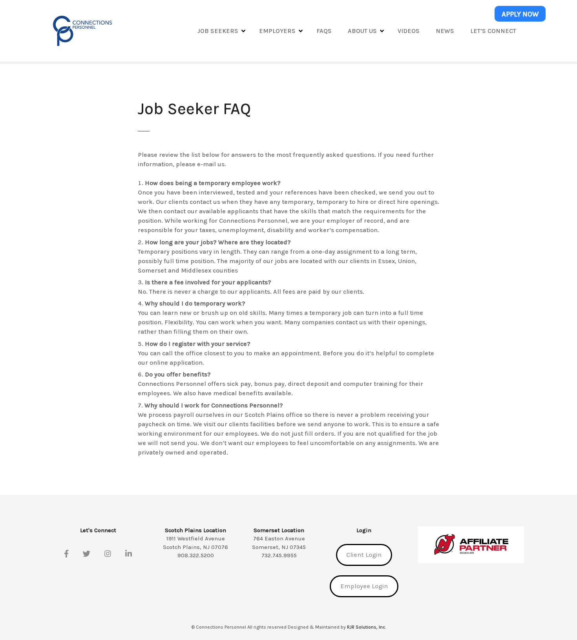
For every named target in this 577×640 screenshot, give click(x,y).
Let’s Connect (493, 31)
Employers (277, 31)
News (445, 31)
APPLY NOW (520, 14)
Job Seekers (217, 31)
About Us (362, 31)
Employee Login (364, 586)
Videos (409, 31)
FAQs (324, 31)
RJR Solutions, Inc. (366, 627)
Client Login (364, 554)
